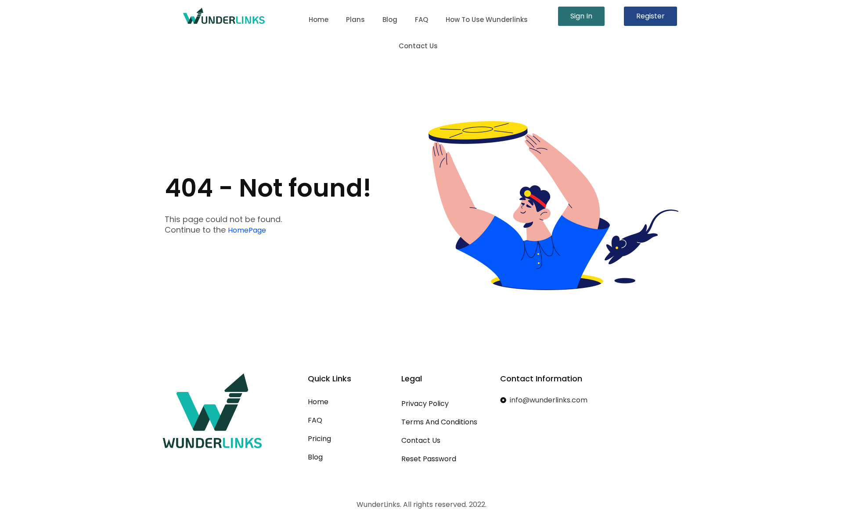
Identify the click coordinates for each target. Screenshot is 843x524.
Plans (355, 19)
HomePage (247, 230)
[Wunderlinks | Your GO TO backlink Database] (224, 16)
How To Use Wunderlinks (487, 19)
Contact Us (418, 45)
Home (318, 19)
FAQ (421, 19)
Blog (389, 19)
